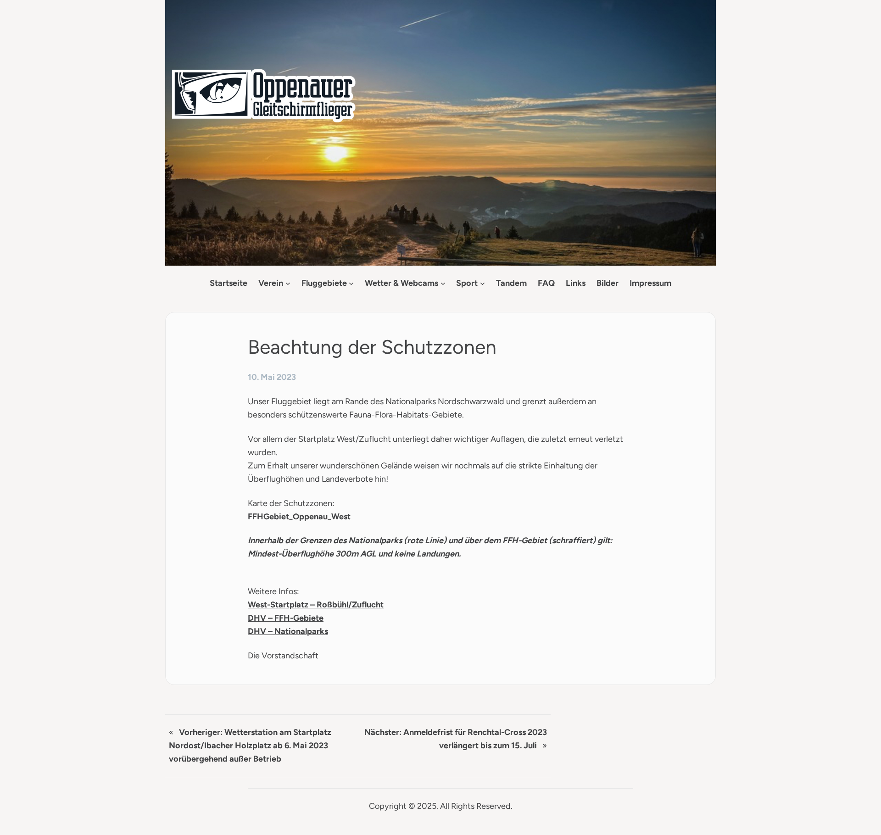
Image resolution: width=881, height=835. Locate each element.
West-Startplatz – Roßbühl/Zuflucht (316, 605)
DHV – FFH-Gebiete (285, 618)
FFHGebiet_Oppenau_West (299, 517)
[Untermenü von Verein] (287, 283)
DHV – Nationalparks (288, 631)
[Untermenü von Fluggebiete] (351, 283)
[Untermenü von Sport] (482, 283)
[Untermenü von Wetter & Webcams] (443, 283)
